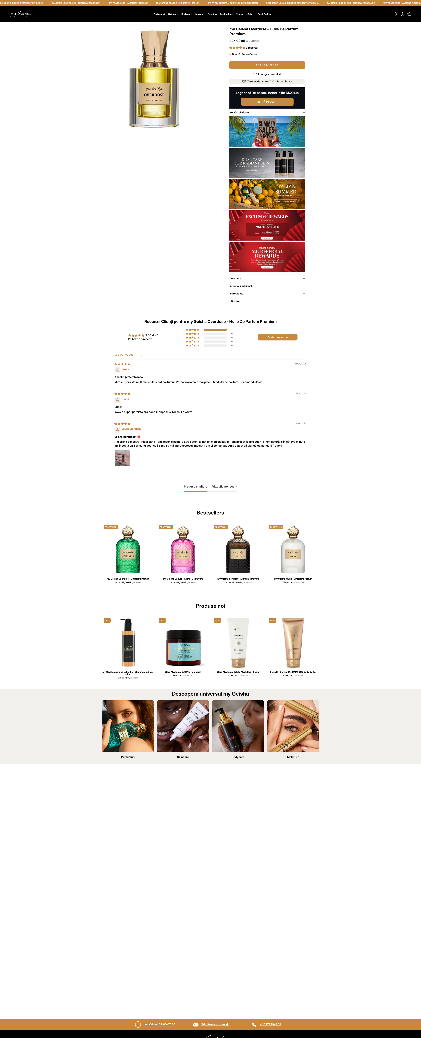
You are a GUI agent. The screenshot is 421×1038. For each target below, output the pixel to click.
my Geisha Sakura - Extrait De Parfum (183, 579)
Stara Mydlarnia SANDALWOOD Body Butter (293, 672)
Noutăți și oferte (239, 112)
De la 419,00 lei (238, 582)
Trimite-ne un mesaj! (215, 1024)
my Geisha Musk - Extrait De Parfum (293, 579)
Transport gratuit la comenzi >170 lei (146, 3)
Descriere (235, 278)
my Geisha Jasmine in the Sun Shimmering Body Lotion (127, 673)
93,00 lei (238, 676)
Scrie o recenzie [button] (278, 337)
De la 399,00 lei (128, 582)
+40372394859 (270, 1024)
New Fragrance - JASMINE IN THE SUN (97, 3)
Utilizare (234, 301)
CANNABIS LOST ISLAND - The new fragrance (45, 3)
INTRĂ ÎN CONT (267, 101)
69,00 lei (183, 676)
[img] (122, 364)
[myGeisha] (20, 14)
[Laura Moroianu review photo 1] (122, 458)
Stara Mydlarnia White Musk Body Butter (238, 672)
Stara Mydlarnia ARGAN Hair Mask (183, 672)
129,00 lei (128, 678)
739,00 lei (293, 582)
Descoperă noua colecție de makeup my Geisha (261, 3)
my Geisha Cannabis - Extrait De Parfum (128, 579)
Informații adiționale (241, 286)
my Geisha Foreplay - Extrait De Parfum (238, 579)
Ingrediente (236, 293)
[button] (395, 14)
